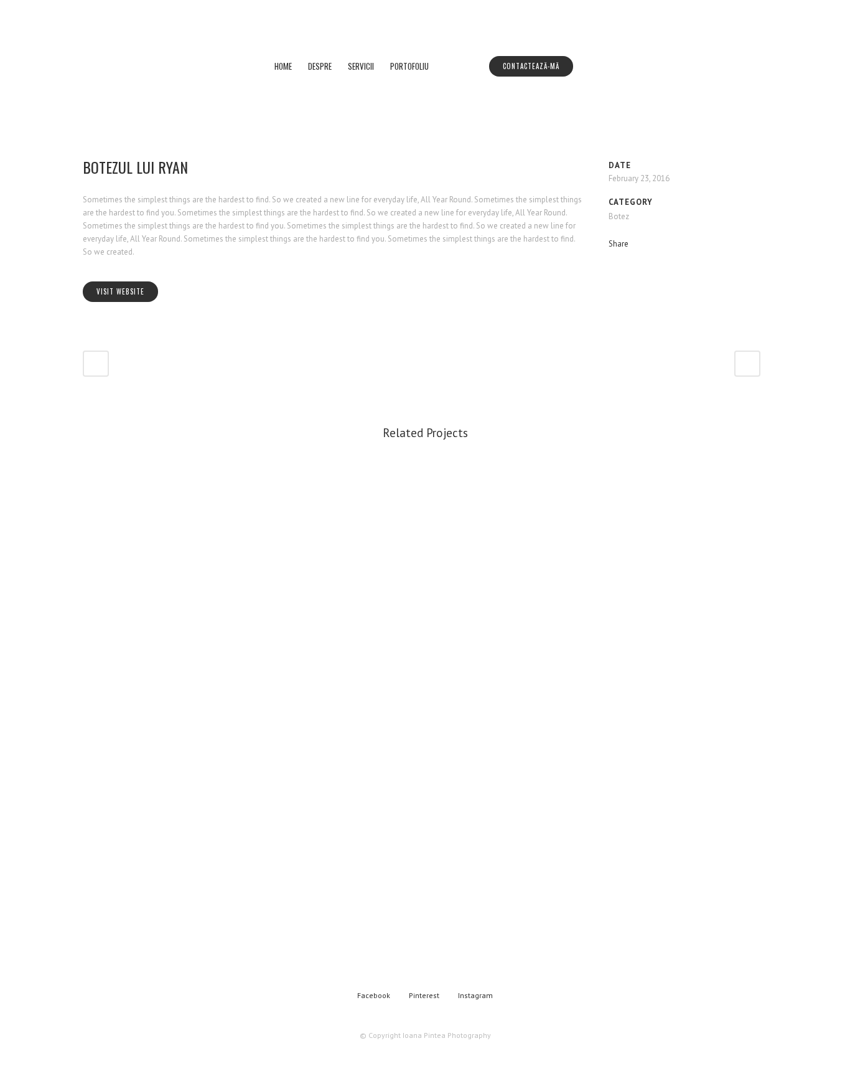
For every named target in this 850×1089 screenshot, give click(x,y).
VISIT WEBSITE (120, 291)
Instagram (475, 995)
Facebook (373, 995)
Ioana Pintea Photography (447, 1035)
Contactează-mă (531, 66)
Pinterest (424, 995)
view (163, 594)
